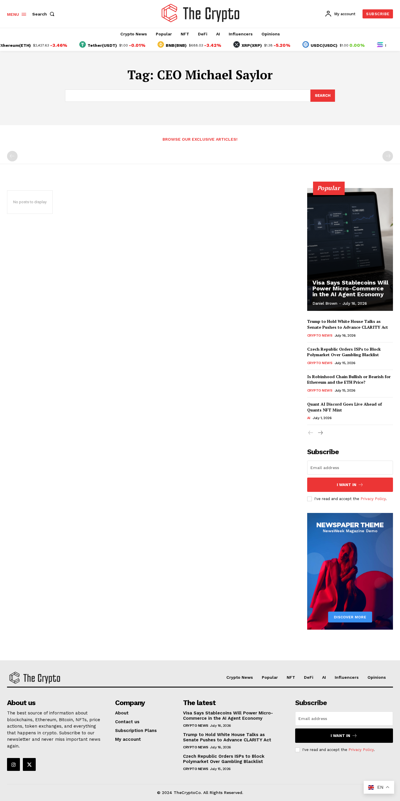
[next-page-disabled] (387, 156)
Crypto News (319, 335)
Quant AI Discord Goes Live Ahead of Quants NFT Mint (344, 407)
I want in (346, 485)
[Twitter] (29, 764)
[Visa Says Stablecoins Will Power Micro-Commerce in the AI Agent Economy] (350, 249)
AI (308, 418)
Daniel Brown (324, 303)
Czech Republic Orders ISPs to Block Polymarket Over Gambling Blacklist (344, 352)
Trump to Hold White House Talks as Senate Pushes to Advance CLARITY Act (347, 324)
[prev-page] (12, 156)
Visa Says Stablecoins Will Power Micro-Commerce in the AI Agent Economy (350, 288)
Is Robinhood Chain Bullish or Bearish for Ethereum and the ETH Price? (349, 379)
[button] (44, 14)
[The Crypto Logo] (200, 13)
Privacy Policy (373, 499)
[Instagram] (13, 764)
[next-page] (320, 433)
